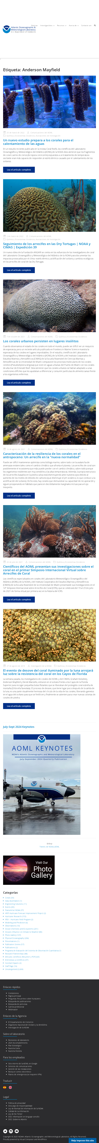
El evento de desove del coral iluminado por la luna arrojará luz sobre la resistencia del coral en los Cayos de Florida (48, 672)
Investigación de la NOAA (18, 1027)
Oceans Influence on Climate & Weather (21, 932)
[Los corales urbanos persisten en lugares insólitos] (49, 306)
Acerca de (73, 25)
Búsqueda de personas (17, 1004)
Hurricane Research (13, 916)
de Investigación (53, 135)
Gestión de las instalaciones (19, 1069)
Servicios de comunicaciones (20, 1066)
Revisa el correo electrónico (19, 1071)
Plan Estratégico (15, 1045)
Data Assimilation (12, 901)
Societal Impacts (12, 963)
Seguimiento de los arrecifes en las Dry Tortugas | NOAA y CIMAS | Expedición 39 (46, 245)
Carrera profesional (16, 1007)
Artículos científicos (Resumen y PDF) (20, 957)
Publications (10, 947)
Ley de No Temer (15, 1114)
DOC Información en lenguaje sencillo (23, 1116)
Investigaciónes (46, 25)
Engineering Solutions (14, 904)
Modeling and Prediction (15, 922)
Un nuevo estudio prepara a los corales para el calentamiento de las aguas (38, 142)
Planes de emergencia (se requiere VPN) (25, 1074)
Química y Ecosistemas (16, 135)
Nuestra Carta (14, 1048)
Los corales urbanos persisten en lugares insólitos (41, 341)
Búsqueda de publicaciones (19, 1001)
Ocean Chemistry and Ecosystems (19, 929)
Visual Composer (27, 1139)
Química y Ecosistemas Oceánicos (73, 336)
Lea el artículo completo (19, 169)
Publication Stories (12, 944)
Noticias (34, 25)
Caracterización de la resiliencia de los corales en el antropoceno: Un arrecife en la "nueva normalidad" (42, 455)
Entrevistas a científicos (15, 960)
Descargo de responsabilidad (20, 1106)
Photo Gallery (10, 935)
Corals (7, 897)
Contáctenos (13, 993)
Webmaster (13, 1009)
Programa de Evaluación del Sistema (20, 950)
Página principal (14, 996)
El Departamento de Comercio (20, 1022)
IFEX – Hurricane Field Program (18, 919)
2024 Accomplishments (18, 1043)
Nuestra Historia (15, 1051)
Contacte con (86, 25)
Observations (10, 925)
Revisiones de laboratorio (18, 1040)
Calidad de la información (18, 1111)
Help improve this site (82, 1140)
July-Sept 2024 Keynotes (18, 727)
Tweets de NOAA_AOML (49, 846)
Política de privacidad (17, 1103)
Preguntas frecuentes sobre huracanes (24, 998)
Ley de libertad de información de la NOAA (25, 1108)
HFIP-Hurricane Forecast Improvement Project (24, 913)
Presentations (11, 941)
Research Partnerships (14, 953)
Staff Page (9, 966)
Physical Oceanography (14, 938)
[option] (10, 1087)
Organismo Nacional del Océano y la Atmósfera (27, 1025)
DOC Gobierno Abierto (17, 1119)
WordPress (42, 1139)
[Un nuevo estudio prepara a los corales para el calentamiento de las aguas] (49, 102)
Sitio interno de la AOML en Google (22, 1063)
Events (8, 907)
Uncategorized (11, 969)
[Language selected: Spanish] (8, 1087)
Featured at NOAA (12, 910)
